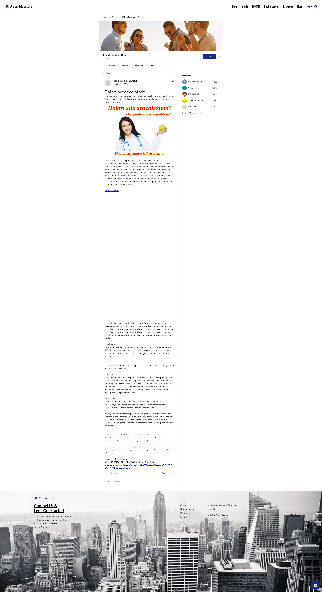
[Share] (172, 81)
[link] (110, 65)
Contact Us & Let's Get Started (49, 508)
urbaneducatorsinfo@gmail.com (224, 505)
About (183, 505)
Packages (185, 513)
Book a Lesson (187, 509)
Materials (184, 517)
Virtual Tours (47, 498)
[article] (139, 283)
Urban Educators (21, 6)
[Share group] (218, 56)
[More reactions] (114, 473)
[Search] (197, 56)
